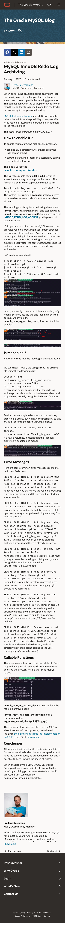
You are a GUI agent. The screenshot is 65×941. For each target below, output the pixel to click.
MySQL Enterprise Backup (18, 115)
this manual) (33, 737)
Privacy (30, 913)
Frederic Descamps (22, 84)
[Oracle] (7, 5)
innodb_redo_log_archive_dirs (20, 170)
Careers (47, 916)
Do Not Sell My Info (43, 913)
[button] (49, 5)
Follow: (9, 31)
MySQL (7, 62)
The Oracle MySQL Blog (30, 5)
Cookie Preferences (22, 916)
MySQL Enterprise (18, 62)
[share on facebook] (7, 52)
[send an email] (28, 52)
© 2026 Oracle (19, 913)
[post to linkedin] (21, 52)
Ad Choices (37, 916)
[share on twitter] (14, 52)
